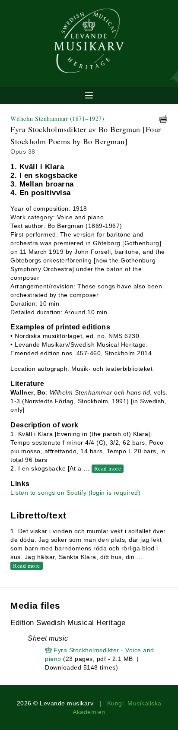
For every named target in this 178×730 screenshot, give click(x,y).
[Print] (163, 118)
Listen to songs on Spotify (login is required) (75, 492)
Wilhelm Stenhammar (57, 118)
